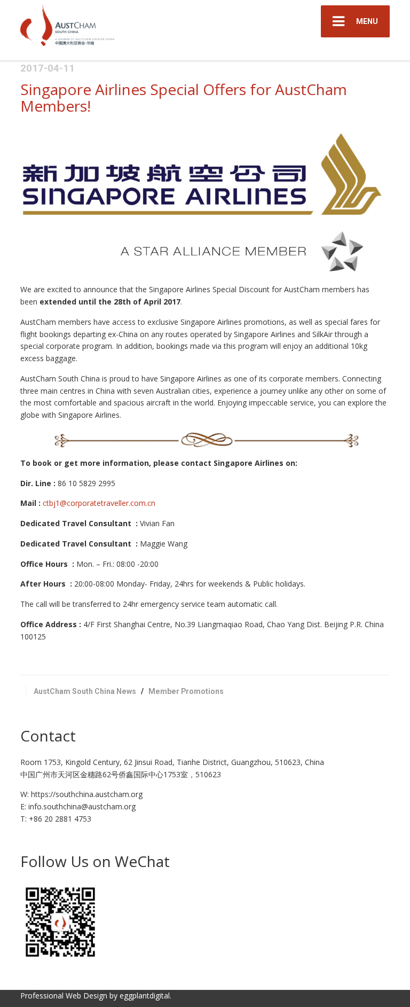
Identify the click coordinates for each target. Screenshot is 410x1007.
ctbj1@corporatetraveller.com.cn (99, 503)
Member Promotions (186, 691)
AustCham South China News (85, 691)
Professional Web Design (63, 995)
